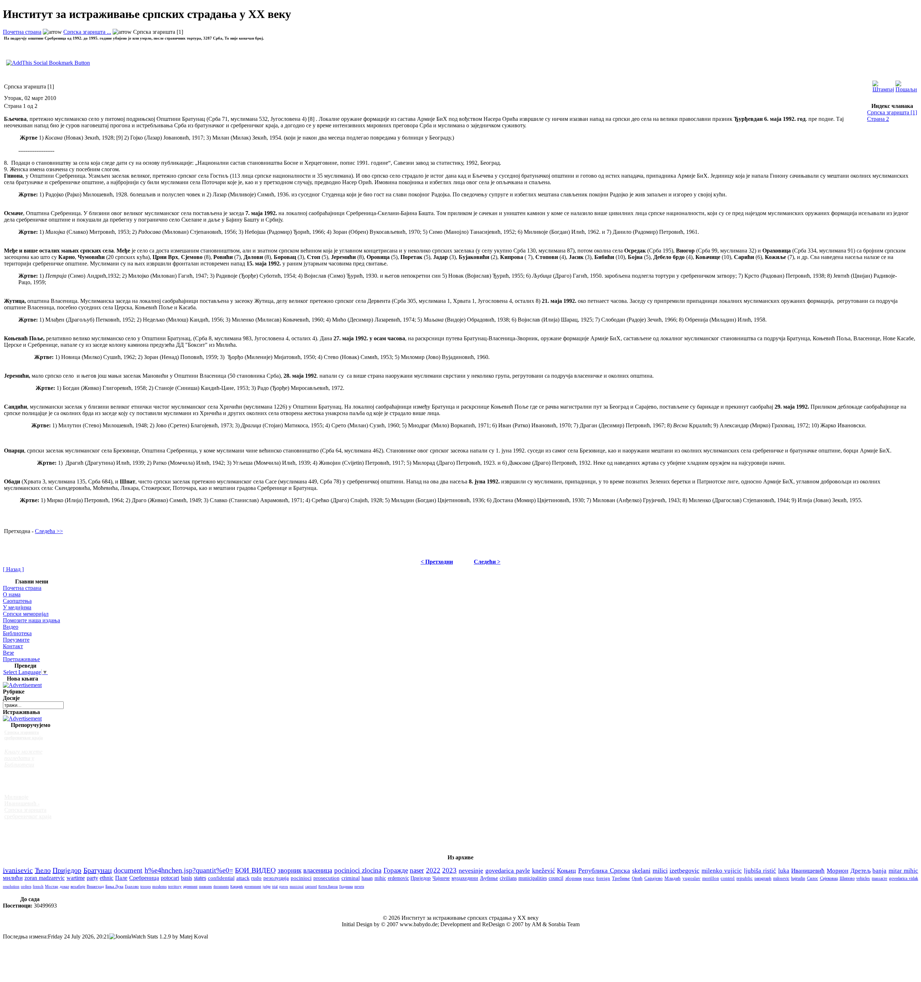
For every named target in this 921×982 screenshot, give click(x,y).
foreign (603, 878)
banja (879, 870)
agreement (190, 886)
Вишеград (95, 886)
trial (275, 886)
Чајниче (441, 878)
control (728, 878)
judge (267, 886)
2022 (433, 870)
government (252, 886)
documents (221, 886)
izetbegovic (684, 870)
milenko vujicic (722, 870)
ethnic (106, 878)
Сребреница (144, 878)
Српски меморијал (26, 614)
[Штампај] (883, 85)
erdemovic (398, 878)
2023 (449, 870)
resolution (11, 886)
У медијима (17, 607)
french (38, 886)
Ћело (43, 870)
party (92, 878)
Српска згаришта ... (87, 32)
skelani (641, 870)
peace (588, 878)
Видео (10, 627)
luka (783, 870)
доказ (64, 886)
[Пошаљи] (906, 85)
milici (660, 870)
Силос (812, 878)
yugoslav (691, 878)
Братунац (97, 870)
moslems (159, 886)
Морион (837, 870)
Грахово (132, 886)
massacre (879, 878)
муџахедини (465, 878)
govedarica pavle (507, 870)
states (200, 878)
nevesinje (471, 870)
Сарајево (653, 878)
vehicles (863, 878)
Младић (672, 878)
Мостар (51, 886)
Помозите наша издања (31, 620)
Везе (8, 653)
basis (186, 878)
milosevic (781, 878)
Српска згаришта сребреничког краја (23, 735)
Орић (637, 878)
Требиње (621, 878)
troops (145, 886)
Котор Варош (328, 886)
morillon (710, 878)
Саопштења (17, 601)
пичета (359, 886)
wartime (76, 877)
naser (417, 870)
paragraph (762, 878)
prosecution (326, 878)
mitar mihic (903, 870)
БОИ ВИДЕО (255, 870)
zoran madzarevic (44, 877)
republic (744, 878)
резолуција (276, 878)
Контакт (13, 646)
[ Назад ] (13, 569)
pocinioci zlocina (358, 870)
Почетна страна (22, 32)
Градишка (346, 886)
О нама (12, 594)
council (556, 878)
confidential (221, 878)
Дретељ (860, 870)
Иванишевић (808, 870)
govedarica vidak (903, 878)
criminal (350, 878)
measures (205, 886)
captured (311, 886)
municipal (297, 886)
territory (175, 886)
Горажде (396, 870)
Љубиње (489, 878)
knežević (543, 870)
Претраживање (21, 659)
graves (283, 886)
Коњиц (566, 870)
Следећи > (487, 562)
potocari (170, 878)
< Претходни (437, 562)
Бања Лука (114, 886)
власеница (317, 870)
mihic (380, 878)
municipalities (532, 878)
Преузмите (16, 640)
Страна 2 (878, 119)
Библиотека (17, 633)
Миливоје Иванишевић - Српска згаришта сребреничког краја (27, 806)
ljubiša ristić (760, 870)
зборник (573, 878)
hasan (367, 878)
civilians (508, 878)
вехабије (78, 886)
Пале (121, 878)
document (128, 870)
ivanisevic (18, 870)
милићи (13, 877)
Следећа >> (49, 531)
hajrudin (798, 878)
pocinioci (301, 878)
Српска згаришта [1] (892, 112)
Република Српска (604, 870)
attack (243, 878)
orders (26, 886)
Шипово (847, 878)
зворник (289, 870)
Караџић (236, 886)
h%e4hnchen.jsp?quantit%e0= (189, 870)
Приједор (67, 870)
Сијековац (829, 878)
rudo (256, 878)
